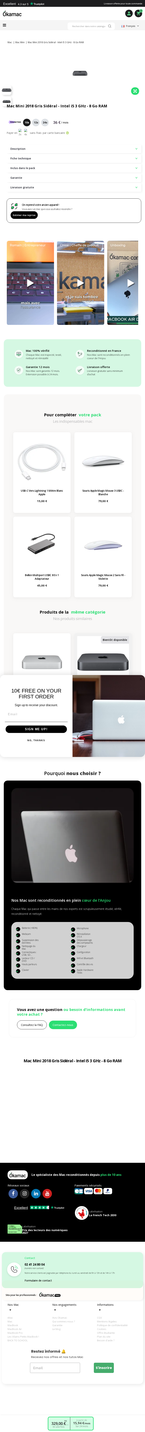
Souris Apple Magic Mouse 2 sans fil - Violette (103, 576)
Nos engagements (64, 1304)
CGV (99, 1317)
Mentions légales (107, 1321)
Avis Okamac (59, 1317)
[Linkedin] (36, 1193)
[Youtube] (47, 1193)
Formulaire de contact (38, 1280)
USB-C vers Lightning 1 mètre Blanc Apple (42, 492)
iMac (10, 1317)
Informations (105, 1304)
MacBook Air (15, 1329)
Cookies (101, 1329)
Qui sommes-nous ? (63, 1321)
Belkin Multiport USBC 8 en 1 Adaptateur (42, 576)
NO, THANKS (36, 740)
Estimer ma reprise (24, 215)
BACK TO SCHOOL (18, 1340)
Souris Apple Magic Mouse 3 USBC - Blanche (103, 492)
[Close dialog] (141, 679)
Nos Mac (13, 1304)
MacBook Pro (15, 1333)
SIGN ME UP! (36, 729)
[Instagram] (24, 1193)
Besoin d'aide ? (105, 1340)
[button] (32, 1024)
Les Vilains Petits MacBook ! (23, 1336)
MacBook (13, 1325)
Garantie (57, 1325)
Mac (10, 1321)
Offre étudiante (106, 1333)
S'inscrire (104, 1367)
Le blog (56, 1329)
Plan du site (103, 1336)
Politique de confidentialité (112, 1325)
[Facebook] (13, 1193)
